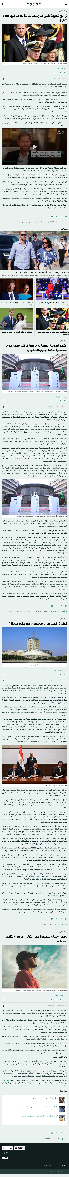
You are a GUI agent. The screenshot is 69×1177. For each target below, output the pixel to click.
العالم (10, 611)
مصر (44, 924)
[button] (34, 146)
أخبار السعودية (55, 611)
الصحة (46, 611)
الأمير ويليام (29, 222)
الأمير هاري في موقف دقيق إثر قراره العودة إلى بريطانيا (17, 332)
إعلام (50, 924)
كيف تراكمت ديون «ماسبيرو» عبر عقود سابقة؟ (38, 624)
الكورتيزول (5, 1080)
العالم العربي (18, 611)
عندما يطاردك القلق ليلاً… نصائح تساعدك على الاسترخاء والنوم (39, 1107)
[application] (34, 146)
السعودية (38, 611)
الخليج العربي (29, 611)
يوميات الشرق (63, 11)
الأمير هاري (39, 222)
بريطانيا (21, 222)
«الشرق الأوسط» (59, 69)
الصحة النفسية (48, 1138)
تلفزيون (57, 924)
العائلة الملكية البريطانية (52, 222)
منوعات (57, 1138)
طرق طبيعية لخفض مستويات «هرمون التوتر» (44, 1098)
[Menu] (66, 4)
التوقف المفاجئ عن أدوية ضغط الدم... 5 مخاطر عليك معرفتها (40, 1116)
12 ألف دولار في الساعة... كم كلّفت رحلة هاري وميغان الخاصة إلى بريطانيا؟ (42, 272)
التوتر (5, 1043)
